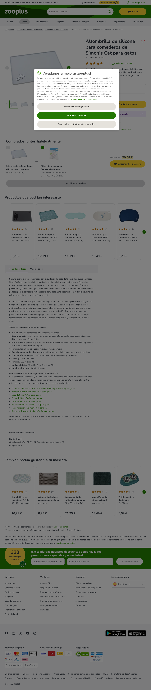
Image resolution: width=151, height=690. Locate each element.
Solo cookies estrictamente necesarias (76, 124)
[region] (76, 99)
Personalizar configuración (76, 106)
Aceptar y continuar (76, 115)
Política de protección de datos (84, 99)
